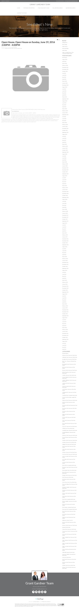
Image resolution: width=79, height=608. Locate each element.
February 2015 (65, 282)
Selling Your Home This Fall (67, 520)
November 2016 (65, 240)
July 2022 (64, 116)
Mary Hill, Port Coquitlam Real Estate (69, 465)
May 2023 (64, 104)
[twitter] (36, 591)
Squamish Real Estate (66, 527)
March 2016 (64, 256)
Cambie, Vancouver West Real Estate (69, 375)
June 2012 (64, 345)
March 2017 (64, 232)
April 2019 (64, 183)
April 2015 (64, 278)
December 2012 (65, 333)
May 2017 (64, 229)
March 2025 (64, 81)
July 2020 (64, 156)
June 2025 (64, 75)
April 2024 (64, 94)
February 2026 (65, 65)
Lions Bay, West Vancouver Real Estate (69, 454)
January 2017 (65, 236)
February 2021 (65, 146)
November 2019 (65, 169)
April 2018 (64, 207)
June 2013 (64, 321)
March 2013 (64, 327)
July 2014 (64, 296)
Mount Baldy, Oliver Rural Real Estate (69, 470)
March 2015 (64, 280)
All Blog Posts (64, 42)
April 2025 (64, 79)
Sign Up (7, 1)
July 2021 (64, 136)
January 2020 (65, 165)
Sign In (3, 1)
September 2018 (65, 197)
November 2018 (65, 193)
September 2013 (65, 315)
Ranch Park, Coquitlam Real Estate (68, 499)
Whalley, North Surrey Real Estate (68, 565)
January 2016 (65, 260)
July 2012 (64, 343)
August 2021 (64, 134)
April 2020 (64, 160)
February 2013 (65, 329)
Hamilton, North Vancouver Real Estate (69, 440)
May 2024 (64, 93)
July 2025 (64, 73)
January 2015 (65, 284)
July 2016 (64, 248)
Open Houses (65, 46)
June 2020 (64, 158)
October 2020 (65, 150)
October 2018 (65, 195)
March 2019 (64, 185)
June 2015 (64, 274)
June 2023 (64, 102)
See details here (15, 111)
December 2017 (65, 215)
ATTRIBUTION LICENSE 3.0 (46, 601)
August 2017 (64, 223)
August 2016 (64, 246)
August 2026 (64, 59)
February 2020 (65, 163)
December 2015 (65, 262)
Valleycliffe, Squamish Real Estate (68, 552)
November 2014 (65, 288)
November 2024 (65, 85)
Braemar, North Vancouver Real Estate (69, 370)
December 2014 (65, 286)
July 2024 (64, 89)
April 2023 (64, 106)
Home (18, 8)
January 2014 (65, 307)
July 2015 (64, 272)
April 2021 (64, 142)
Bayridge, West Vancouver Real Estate (69, 359)
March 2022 (64, 122)
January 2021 (65, 148)
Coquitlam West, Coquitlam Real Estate (69, 395)
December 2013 (65, 309)
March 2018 (64, 209)
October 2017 (65, 219)
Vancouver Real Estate (66, 557)
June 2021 (64, 138)
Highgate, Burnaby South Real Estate (69, 444)
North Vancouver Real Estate (67, 477)
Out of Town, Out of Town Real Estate (69, 482)
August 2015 (64, 270)
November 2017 (65, 217)
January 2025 (65, 83)
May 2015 (64, 276)
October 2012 (65, 337)
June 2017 (64, 227)
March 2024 (64, 96)
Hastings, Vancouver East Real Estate (69, 442)
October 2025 (65, 71)
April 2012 (64, 349)
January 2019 (65, 189)
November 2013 (65, 311)
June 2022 (64, 118)
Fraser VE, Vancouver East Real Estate (69, 426)
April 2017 (64, 230)
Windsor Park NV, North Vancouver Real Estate (13, 48)
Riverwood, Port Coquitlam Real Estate (69, 509)
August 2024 (64, 87)
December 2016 (65, 238)
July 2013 (64, 319)
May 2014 (64, 299)
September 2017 (65, 221)
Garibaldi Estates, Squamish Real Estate (69, 430)
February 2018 (65, 211)
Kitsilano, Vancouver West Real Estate (69, 452)
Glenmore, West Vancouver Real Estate (69, 435)
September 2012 (65, 339)
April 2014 (64, 301)
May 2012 (64, 347)
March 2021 (64, 144)
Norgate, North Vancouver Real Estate (69, 475)
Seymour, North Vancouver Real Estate (69, 525)
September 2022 (65, 114)
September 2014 (65, 292)
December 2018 (65, 191)
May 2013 (64, 323)
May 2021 (64, 140)
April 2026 (64, 61)
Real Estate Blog (65, 48)
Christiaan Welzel (36, 601)
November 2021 (65, 128)
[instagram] (45, 591)
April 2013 (64, 325)
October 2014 (65, 290)
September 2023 (65, 98)
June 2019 (64, 179)
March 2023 (64, 108)
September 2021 (65, 132)
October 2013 (65, 313)
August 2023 (64, 100)
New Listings (64, 44)
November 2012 (65, 335)
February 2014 (65, 305)
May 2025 (64, 77)
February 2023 (65, 110)
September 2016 (65, 244)
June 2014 (64, 298)
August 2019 (64, 175)
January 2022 (65, 126)
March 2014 (64, 303)
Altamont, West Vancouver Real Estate (69, 355)
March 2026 (64, 63)
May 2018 (64, 205)
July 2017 (64, 225)
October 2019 (65, 171)
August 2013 (64, 317)
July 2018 (64, 201)
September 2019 (65, 173)
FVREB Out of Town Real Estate (68, 428)
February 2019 (65, 187)
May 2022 (64, 120)
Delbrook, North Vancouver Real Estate (69, 400)
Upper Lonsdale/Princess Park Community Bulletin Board (68, 53)
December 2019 (65, 167)
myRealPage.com (39, 599)
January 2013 (65, 331)
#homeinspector (65, 353)
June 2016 (64, 250)
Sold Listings (64, 50)
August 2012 (64, 341)
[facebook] (33, 591)
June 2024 (64, 91)
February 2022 (65, 124)
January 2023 (65, 112)
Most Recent (64, 57)
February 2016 (65, 258)
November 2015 (65, 264)
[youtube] (42, 591)
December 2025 (65, 67)
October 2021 (65, 130)
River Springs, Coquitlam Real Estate (69, 507)
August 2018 (64, 199)
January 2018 (65, 213)
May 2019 (64, 181)
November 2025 (65, 69)
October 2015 (65, 266)
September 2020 (65, 152)
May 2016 (64, 252)
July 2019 (64, 177)
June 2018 (64, 203)
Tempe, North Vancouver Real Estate (69, 529)
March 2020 (64, 162)
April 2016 (64, 254)
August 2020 (64, 154)
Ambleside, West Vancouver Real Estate (69, 357)
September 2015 (65, 268)
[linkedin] (39, 591)
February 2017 (65, 234)
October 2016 (65, 242)
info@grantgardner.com (42, 588)
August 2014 (64, 294)
